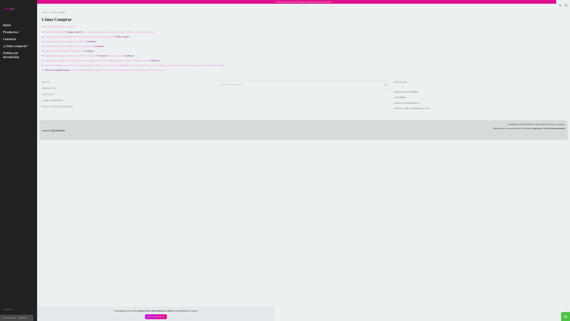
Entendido (156, 317)
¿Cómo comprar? (15, 46)
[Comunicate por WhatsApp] (565, 316)
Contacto (9, 39)
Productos (10, 32)
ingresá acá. (538, 128)
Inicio (7, 25)
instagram (8, 309)
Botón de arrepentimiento (554, 128)
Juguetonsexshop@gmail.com (407, 103)
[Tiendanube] (53, 131)
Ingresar (22, 318)
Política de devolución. (11, 55)
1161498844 (400, 97)
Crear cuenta (9, 318)
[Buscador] (560, 5)
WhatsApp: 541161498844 (406, 92)
